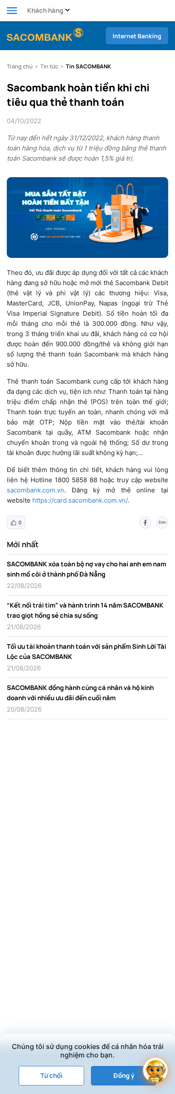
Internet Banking (137, 36)
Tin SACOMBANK (88, 66)
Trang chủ (20, 66)
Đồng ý (123, 1075)
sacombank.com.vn (35, 490)
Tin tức (49, 66)
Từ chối (51, 1075)
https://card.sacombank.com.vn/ (79, 500)
